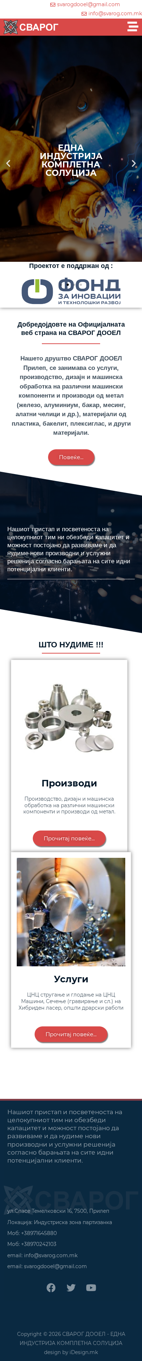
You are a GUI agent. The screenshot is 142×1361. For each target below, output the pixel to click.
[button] (8, 163)
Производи (69, 783)
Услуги (71, 979)
